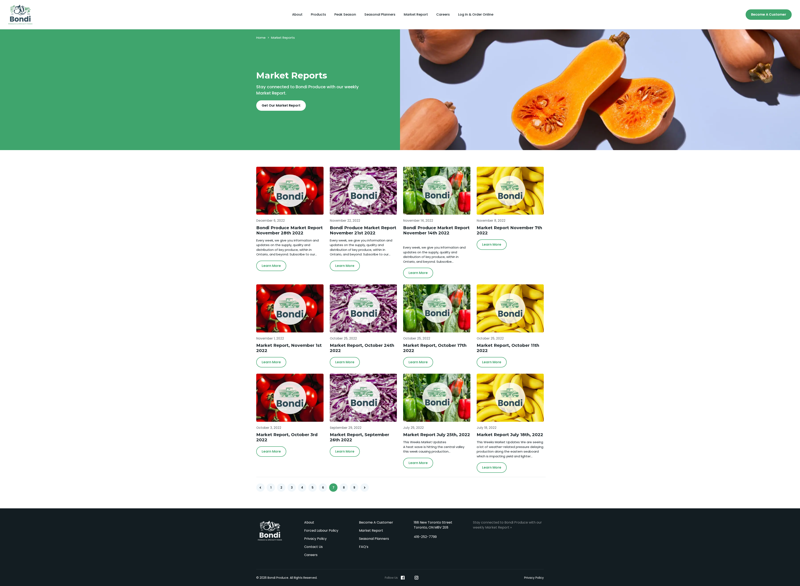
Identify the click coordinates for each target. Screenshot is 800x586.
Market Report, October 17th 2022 (434, 348)
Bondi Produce (270, 530)
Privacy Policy (315, 538)
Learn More (271, 265)
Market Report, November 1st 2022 (289, 348)
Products (318, 14)
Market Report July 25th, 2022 (436, 434)
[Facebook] (403, 578)
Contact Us (313, 546)
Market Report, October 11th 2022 (508, 348)
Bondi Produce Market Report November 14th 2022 (436, 230)
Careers (443, 14)
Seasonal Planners (379, 14)
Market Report (416, 14)
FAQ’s (363, 546)
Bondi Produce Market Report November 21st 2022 (363, 230)
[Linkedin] (409, 578)
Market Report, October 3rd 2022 (287, 437)
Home (261, 38)
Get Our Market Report (281, 105)
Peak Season (345, 14)
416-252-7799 (425, 536)
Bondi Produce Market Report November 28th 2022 (289, 230)
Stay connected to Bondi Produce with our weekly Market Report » (507, 525)
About (297, 14)
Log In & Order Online (475, 14)
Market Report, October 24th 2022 (362, 348)
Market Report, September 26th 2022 (359, 437)
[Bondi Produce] (22, 14)
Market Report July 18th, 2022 (510, 434)
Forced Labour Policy (321, 530)
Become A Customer (768, 14)
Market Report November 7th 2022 (509, 230)
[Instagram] (416, 578)
